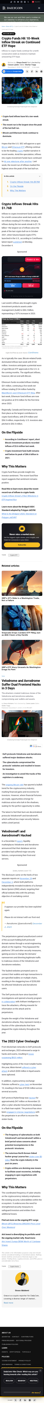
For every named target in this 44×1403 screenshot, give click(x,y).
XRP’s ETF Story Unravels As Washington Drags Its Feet (21, 668)
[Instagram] (25, 2)
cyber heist (24, 1084)
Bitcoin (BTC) (9, 26)
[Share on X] (27, 71)
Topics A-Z (26, 1352)
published (17, 242)
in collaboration (8, 1001)
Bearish (21, 1381)
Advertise (6, 1337)
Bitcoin (5, 147)
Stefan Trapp (30, 65)
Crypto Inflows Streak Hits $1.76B (25, 182)
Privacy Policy (25, 1361)
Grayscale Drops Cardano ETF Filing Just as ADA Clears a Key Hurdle (21, 633)
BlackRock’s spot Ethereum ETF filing (18, 393)
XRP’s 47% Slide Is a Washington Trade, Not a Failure (20, 599)
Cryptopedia (14, 1352)
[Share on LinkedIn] (37, 71)
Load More (22, 1316)
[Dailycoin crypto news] (13, 8)
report (19, 841)
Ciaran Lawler (13, 65)
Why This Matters (18, 190)
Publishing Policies (10, 1344)
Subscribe (22, 545)
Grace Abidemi (9, 704)
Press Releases (8, 1340)
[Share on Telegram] (41, 71)
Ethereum (16, 147)
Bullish (9, 1381)
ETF (23, 147)
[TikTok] (11, 2)
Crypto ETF (13, 555)
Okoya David (21, 63)
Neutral (34, 1381)
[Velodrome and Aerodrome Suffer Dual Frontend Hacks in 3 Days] (22, 1279)
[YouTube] (18, 2)
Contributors (27, 1337)
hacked (32, 1098)
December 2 (7, 882)
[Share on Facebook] (32, 71)
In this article (9, 176)
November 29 (26, 878)
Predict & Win (33, 259)
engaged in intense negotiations (21, 1112)
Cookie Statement (9, 1361)
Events (5, 1352)
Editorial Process (23, 1340)
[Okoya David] (4, 65)
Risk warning (7, 1364)
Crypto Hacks (14, 1267)
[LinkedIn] (21, 2)
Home (3, 26)
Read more (8, 1303)
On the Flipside (16, 186)
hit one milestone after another (18, 161)
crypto (20, 151)
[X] (28, 2)
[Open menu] (39, 8)
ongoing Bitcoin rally (14, 784)
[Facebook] (15, 2)
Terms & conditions (22, 1364)
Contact (15, 1337)
